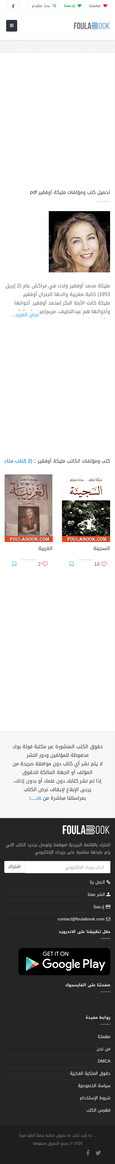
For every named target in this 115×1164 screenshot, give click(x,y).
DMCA (104, 1061)
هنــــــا (35, 798)
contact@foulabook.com (81, 919)
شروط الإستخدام (95, 1098)
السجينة (101, 549)
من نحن (103, 1049)
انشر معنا (97, 894)
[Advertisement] (57, 123)
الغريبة (45, 549)
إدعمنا (100, 907)
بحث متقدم (41, 5)
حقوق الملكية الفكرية (90, 1073)
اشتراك (14, 867)
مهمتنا (95, 5)
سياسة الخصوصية (94, 1086)
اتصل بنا (98, 882)
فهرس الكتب (98, 1110)
